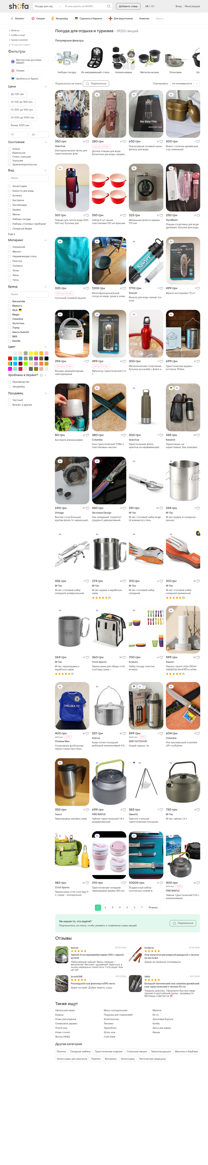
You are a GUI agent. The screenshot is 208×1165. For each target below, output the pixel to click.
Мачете (157, 1010)
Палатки (61, 1051)
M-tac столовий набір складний (141, 592)
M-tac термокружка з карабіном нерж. (67, 668)
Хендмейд (62, 18)
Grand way (61, 1028)
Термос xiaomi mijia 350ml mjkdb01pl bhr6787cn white (181, 668)
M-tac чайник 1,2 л (176, 818)
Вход (178, 6)
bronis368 (76, 976)
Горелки (96, 1058)
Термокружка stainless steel (71, 818)
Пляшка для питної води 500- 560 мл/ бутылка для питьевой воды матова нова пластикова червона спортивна (72, 222)
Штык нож (109, 1032)
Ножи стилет (62, 1032)
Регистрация (192, 6)
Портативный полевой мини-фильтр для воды (146, 148)
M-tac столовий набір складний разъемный (178, 592)
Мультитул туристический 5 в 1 (109, 373)
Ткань (16, 275)
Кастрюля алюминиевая (69, 440)
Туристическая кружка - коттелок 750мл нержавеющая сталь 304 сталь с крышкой (180, 368)
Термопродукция (161, 1051)
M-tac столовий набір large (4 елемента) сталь (145, 519)
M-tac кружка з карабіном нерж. (107, 592)
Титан (16, 270)
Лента (159, 18)
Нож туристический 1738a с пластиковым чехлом (108, 446)
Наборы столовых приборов (29, 223)
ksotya (74, 947)
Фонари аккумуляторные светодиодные (69, 373)
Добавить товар (128, 6)
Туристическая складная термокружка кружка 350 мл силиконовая (108, 889)
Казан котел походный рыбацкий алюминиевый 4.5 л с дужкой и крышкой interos (109, 744)
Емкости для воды (23, 190)
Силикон (18, 265)
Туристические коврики (109, 1051)
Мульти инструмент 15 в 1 (180, 293)
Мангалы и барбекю (186, 1051)
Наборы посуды (22, 219)
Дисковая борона (163, 1019)
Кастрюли (18, 200)
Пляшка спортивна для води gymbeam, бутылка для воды (182, 226)
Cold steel (109, 1036)
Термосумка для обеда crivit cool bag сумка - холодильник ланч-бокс (108, 668)
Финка (156, 1032)
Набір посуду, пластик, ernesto (142, 668)
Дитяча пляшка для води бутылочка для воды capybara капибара (109, 153)
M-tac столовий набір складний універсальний (69, 592)
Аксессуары (128, 1058)
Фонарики (111, 1058)
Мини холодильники (115, 1010)
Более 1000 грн (20, 125)
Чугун (16, 280)
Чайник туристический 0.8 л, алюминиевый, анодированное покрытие (182, 897)
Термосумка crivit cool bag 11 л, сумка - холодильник (71, 893)
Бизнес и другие (22, 404)
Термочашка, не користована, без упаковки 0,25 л (181, 446)
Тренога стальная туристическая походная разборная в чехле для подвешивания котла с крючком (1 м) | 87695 (143, 820)
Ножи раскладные (65, 1019)
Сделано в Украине (91, 18)
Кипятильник (111, 1019)
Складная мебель (80, 1051)
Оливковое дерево (66, 1023)
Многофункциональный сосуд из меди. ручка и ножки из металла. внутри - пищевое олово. (109, 295)
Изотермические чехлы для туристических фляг (71, 152)
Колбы (156, 1023)
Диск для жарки (162, 1028)
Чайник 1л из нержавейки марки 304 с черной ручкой (97, 956)
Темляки (108, 1023)
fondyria (149, 947)
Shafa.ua (15, 30)
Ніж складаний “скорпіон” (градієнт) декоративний (107, 519)
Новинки (144, 18)
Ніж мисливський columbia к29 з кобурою (181, 744)
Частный (18, 400)
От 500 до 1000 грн (22, 117)
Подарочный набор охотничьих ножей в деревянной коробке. (141, 889)
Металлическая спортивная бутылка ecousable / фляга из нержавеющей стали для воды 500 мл (145, 368)
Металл (17, 251)
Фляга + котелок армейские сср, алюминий (182, 148)
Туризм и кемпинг (19, 40)
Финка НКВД (62, 1036)
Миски (16, 214)
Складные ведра (22, 228)
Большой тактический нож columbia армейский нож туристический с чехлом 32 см (171, 985)
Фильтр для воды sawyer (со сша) (145, 299)
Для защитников (123, 18)
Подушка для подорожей (118, 1014)
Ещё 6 (11, 234)
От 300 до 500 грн (22, 109)
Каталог (20, 18)
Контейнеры (20, 205)
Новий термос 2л (139, 745)
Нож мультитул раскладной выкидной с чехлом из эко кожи (171, 956)
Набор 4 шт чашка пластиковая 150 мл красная (108, 222)
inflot (147, 976)
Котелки (17, 195)
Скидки (40, 18)
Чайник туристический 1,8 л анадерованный (108, 820)
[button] (55, 57)
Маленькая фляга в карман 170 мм (144, 222)
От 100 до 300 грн (21, 102)
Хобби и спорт (18, 35)
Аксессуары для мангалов (72, 1058)
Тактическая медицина (152, 1058)
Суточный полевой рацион (70, 298)
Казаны (59, 1014)
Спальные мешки (137, 1051)
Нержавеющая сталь (25, 256)
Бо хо (156, 1014)
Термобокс (110, 1028)
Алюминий (19, 247)
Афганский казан (65, 1010)
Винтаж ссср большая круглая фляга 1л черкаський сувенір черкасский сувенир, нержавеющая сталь (72, 519)
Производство (21, 382)
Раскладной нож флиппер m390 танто (93, 983)
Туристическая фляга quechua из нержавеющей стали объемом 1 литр (144, 446)
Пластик (17, 261)
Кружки (17, 209)
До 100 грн (17, 94)
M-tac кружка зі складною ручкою (181, 519)
